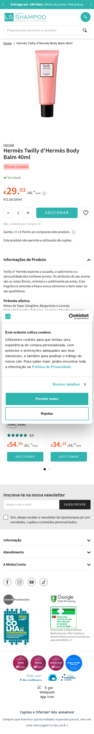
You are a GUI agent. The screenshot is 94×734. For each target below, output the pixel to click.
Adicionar (57, 213)
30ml (11, 424)
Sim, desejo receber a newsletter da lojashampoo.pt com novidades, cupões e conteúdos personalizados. (50, 520)
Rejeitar (47, 413)
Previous (3, 4)
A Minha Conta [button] (14, 565)
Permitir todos (47, 399)
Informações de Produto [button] (24, 260)
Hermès (8, 145)
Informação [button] (12, 540)
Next (91, 4)
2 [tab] (49, 469)
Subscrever (75, 504)
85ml (21, 424)
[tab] (47, 260)
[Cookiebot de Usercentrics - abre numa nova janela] (69, 316)
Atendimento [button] (13, 552)
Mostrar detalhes (66, 384)
